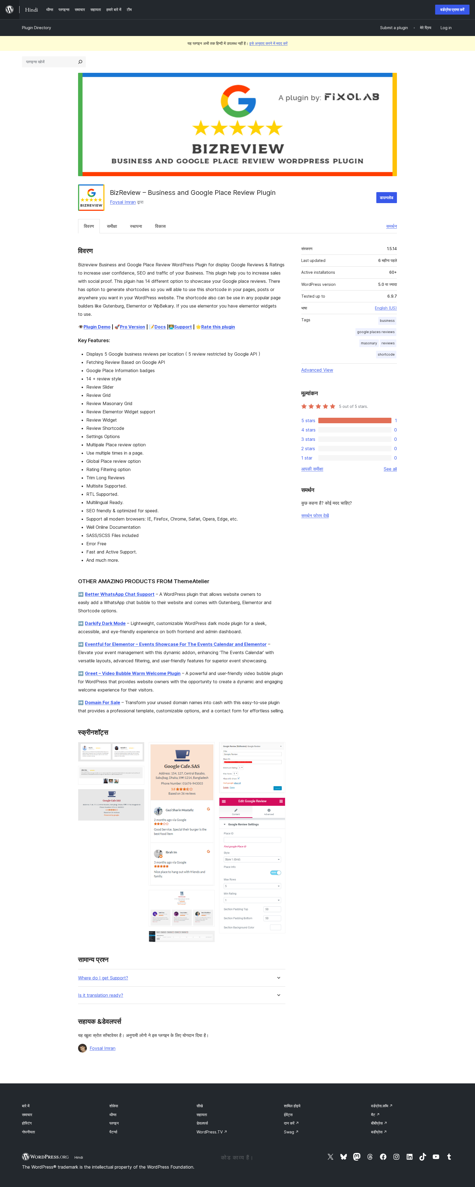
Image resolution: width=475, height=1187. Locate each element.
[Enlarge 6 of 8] (207, 938)
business (387, 321)
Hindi (78, 1157)
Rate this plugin (218, 327)
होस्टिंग (27, 1123)
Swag (291, 1132)
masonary (369, 343)
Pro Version (132, 327)
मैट (375, 1114)
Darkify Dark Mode (105, 623)
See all (390, 469)
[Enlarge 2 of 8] (137, 773)
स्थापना (136, 226)
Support (183, 327)
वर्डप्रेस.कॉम (382, 1105)
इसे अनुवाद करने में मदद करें (268, 43)
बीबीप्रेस (379, 1123)
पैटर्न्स (113, 1132)
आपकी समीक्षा (312, 469)
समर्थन (391, 226)
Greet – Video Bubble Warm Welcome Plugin (133, 673)
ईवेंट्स (288, 1114)
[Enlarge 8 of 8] (278, 805)
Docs (160, 327)
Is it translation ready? (100, 995)
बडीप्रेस (379, 1132)
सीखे (200, 1105)
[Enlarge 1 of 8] (137, 749)
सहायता (202, 1114)
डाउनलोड (386, 197)
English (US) (386, 308)
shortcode (386, 354)
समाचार (27, 1114)
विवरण (89, 226)
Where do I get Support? (103, 978)
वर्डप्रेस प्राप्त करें (452, 9)
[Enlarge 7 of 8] (278, 749)
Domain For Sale (102, 702)
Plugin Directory (36, 27)
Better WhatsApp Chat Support (119, 594)
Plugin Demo (97, 327)
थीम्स (112, 1114)
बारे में (25, 1105)
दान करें (291, 1123)
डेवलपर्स (202, 1123)
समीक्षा (112, 226)
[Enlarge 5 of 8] (207, 897)
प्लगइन (114, 1123)
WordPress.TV (212, 1132)
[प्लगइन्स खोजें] (80, 61)
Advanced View (317, 370)
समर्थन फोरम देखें (315, 515)
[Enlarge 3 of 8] (137, 796)
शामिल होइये (292, 1105)
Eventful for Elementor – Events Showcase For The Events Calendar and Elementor (176, 644)
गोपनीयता (28, 1132)
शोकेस (113, 1105)
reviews (388, 343)
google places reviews (376, 332)
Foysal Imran (123, 202)
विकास (160, 226)
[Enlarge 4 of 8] (207, 749)
